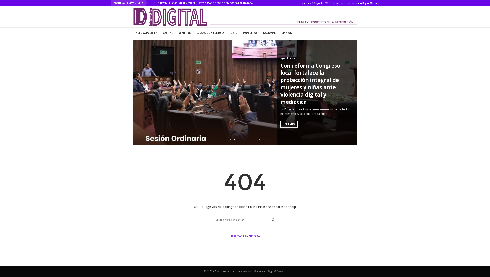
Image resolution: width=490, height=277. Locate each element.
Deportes (184, 32)
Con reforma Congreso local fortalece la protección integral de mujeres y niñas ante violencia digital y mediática (310, 83)
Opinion (286, 32)
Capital (168, 32)
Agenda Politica (146, 32)
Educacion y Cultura (210, 32)
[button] (151, 3)
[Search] (355, 33)
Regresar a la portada (245, 236)
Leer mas (289, 124)
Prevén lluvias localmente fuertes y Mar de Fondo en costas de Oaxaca (205, 3)
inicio (233, 32)
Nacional (269, 32)
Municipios (250, 32)
